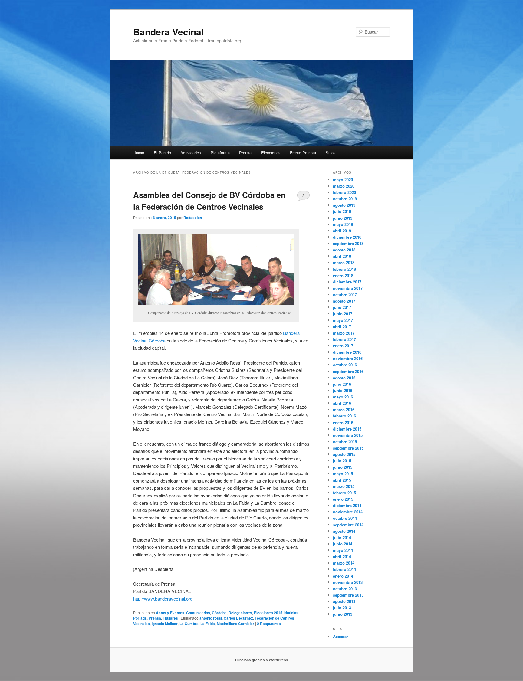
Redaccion (192, 217)
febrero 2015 (344, 493)
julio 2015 (342, 460)
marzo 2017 (343, 333)
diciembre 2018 (347, 237)
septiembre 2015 (348, 448)
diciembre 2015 (347, 429)
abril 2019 (342, 231)
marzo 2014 (343, 563)
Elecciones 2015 (268, 612)
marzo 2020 (343, 186)
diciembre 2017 (347, 282)
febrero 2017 (344, 339)
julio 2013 (342, 608)
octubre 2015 (345, 441)
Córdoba (219, 612)
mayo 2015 (343, 473)
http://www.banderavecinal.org (162, 598)
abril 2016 (342, 403)
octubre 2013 (345, 588)
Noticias (291, 612)
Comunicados (198, 612)
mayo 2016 (343, 397)
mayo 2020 (343, 179)
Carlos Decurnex (238, 618)
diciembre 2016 (347, 352)
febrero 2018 (344, 269)
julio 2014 (342, 537)
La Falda (207, 623)
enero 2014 (343, 576)
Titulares (170, 618)
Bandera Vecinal (168, 31)
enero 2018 (343, 275)
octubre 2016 (345, 365)
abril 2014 (342, 556)
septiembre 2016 (348, 371)
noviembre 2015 (348, 435)
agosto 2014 (344, 531)
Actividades (190, 153)
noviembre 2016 (348, 358)
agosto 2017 (344, 301)
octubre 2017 (345, 294)
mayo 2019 (343, 224)
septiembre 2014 (348, 525)
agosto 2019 (344, 205)
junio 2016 (342, 390)
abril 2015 (342, 480)
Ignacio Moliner (165, 623)
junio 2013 (342, 614)
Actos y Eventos (170, 612)
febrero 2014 (344, 569)
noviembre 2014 (348, 512)
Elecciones (271, 153)
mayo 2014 (343, 550)
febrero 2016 (344, 416)
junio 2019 (342, 218)
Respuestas (269, 623)
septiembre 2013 (348, 595)
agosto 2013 (344, 601)
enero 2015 (343, 499)
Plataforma (220, 153)
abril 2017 (342, 326)
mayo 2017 (343, 320)
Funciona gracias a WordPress (261, 660)
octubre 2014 (345, 518)
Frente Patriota (303, 153)
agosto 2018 (344, 250)
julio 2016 (342, 384)
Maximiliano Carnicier (235, 623)
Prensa (245, 153)
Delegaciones (240, 612)
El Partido (162, 153)
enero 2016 (343, 422)
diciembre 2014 (347, 505)
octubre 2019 (345, 198)
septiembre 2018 (348, 243)
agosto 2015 (344, 454)
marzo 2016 (343, 409)
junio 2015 (342, 467)
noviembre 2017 (348, 288)
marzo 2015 (343, 486)
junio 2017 (342, 313)
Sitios (331, 153)
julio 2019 (342, 211)
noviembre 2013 (348, 582)
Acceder (340, 636)
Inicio (139, 153)
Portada (140, 618)
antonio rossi (210, 618)
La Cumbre (189, 623)
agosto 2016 (344, 378)
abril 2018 (342, 256)
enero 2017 (343, 346)
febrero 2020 (344, 192)
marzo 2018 (343, 262)
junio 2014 (342, 544)
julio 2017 (342, 307)
